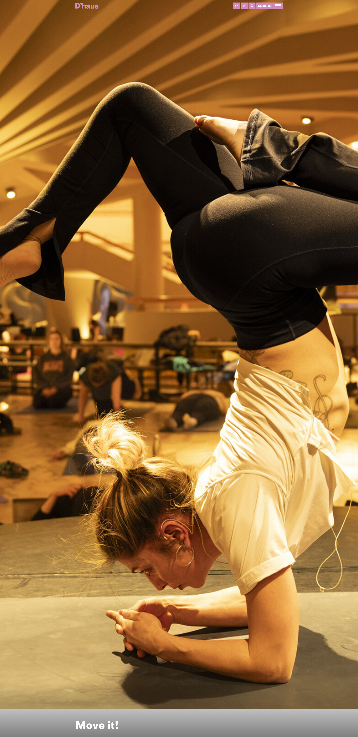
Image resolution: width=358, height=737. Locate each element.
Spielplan (264, 6)
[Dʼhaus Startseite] (86, 6)
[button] (236, 6)
